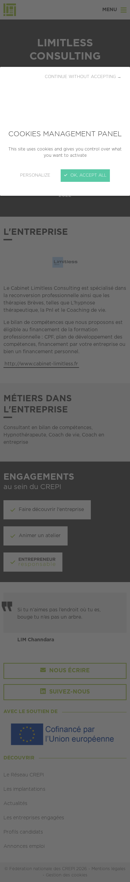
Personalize (35, 175)
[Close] (65, 441)
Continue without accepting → (83, 77)
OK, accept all (87, 175)
